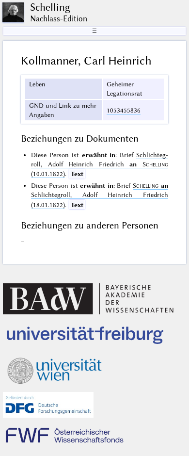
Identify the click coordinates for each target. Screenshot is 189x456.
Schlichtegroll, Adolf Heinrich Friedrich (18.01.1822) (99, 195)
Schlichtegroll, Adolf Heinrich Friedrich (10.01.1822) (99, 164)
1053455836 (124, 110)
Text (77, 174)
